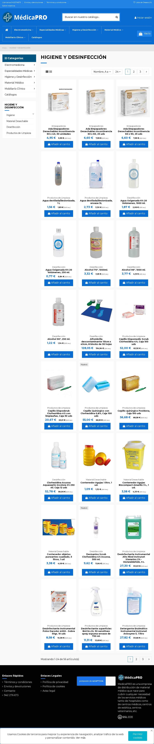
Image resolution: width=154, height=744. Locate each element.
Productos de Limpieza (18, 133)
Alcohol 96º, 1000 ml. (134, 269)
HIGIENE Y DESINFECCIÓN (14, 106)
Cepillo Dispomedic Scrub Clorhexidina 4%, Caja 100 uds (134, 342)
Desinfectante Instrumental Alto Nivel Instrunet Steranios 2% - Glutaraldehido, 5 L (133, 558)
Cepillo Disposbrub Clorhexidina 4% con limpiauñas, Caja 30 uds (58, 413)
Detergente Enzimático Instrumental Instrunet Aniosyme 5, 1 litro (133, 631)
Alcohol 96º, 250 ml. (59, 339)
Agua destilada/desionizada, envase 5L (96, 202)
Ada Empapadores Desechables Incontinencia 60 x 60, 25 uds (96, 131)
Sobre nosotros (8, 6)
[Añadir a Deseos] (72, 85)
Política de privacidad (55, 682)
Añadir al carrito (60, 144)
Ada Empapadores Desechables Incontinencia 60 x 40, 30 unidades (59, 131)
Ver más (80, 737)
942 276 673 (11, 695)
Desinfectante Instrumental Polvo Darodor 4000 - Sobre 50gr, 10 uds (59, 631)
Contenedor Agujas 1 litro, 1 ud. (96, 484)
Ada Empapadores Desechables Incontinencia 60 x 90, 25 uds (133, 131)
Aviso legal (49, 690)
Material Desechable (17, 121)
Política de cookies (54, 686)
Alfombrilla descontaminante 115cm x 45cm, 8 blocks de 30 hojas (96, 342)
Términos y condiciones (56, 2)
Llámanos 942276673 (11, 2)
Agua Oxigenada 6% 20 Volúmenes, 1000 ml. (133, 202)
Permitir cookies (138, 736)
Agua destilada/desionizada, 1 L (59, 202)
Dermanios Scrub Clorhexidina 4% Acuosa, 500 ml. (96, 557)
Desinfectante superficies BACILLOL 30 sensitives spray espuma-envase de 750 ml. (96, 632)
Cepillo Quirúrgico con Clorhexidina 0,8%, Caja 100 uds (96, 413)
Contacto (9, 690)
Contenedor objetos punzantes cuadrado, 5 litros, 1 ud (59, 557)
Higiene (10, 115)
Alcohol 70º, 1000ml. (96, 269)
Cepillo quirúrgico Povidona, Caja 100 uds (134, 412)
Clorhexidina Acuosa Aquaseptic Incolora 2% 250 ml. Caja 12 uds (59, 485)
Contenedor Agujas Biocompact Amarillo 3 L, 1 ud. (134, 485)
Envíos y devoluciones (33, 2)
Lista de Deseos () (144, 2)
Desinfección (13, 127)
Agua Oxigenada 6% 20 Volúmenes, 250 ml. (59, 271)
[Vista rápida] (72, 91)
